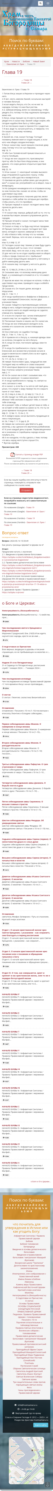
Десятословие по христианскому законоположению (29, 1267)
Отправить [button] (26, 490)
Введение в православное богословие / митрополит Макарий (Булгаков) (29, 1257)
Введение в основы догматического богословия (29, 1250)
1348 (6, 717)
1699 (6, 907)
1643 (6, 889)
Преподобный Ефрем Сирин (29, 1349)
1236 (6, 1006)
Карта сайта (40, 1425)
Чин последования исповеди (16, 678)
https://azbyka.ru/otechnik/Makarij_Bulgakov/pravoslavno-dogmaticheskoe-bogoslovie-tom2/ (26, 572)
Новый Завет (39, 61)
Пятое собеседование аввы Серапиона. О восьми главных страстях (22, 803)
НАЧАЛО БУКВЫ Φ (11, 1069)
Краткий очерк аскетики (29, 1290)
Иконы (29, 1271)
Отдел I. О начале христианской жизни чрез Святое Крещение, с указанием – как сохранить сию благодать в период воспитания (26, 933)
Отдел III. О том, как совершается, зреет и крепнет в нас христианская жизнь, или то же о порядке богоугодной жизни (26, 976)
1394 (6, 1156)
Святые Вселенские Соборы (29, 1376)
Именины (29, 1282)
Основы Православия (29, 1303)
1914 (6, 736)
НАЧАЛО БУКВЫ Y (10, 1050)
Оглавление (8, 708)
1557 (6, 1081)
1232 (6, 1119)
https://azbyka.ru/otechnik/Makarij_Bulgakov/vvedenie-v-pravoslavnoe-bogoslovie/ (26, 558)
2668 (6, 621)
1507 (6, 795)
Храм (6, 61)
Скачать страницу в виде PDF (29, 454)
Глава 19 (30, 507)
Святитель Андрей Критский (29, 1371)
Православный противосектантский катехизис (29, 1345)
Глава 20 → (26, 82)
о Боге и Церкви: (18, 603)
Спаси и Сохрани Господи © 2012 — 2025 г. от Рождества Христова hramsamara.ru (26, 1418)
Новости (16, 61)
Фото (29, 1387)
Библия (26, 61)
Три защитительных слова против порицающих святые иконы (29, 1383)
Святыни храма (29, 1379)
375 (6, 640)
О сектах (6, 694)
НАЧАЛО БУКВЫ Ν (11, 1088)
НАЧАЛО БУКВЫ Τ (10, 1031)
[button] (40, 3)
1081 (6, 1175)
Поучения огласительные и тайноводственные (29, 1323)
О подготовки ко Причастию (16, 646)
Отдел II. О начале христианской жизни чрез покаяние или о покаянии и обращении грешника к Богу (24, 954)
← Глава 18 (26, 80)
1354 (6, 923)
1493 (6, 1025)
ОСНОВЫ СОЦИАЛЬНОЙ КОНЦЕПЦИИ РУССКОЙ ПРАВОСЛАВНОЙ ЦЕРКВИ (29, 1309)
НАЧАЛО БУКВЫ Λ (10, 1162)
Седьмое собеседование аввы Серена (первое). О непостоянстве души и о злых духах (26, 840)
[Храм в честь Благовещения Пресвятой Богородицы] (26, 21)
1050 (6, 656)
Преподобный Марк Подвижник (29, 1355)
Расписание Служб (29, 1366)
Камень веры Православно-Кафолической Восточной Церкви (29, 1286)
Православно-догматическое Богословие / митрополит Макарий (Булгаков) (29, 1339)
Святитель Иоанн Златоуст (29, 1374)
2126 (6, 701)
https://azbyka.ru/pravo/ (13, 592)
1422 (6, 758)
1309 (6, 966)
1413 (6, 870)
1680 (6, 833)
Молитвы (29, 1292)
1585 (6, 814)
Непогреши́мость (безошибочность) (20, 610)
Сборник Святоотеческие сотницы (29, 1368)
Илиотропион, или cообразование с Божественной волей (29, 1275)
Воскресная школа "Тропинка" (29, 1263)
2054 (6, 688)
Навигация (8, 3)
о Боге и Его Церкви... (41, 1181)
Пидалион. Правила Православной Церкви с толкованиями (29, 1315)
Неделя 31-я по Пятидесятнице (17, 662)
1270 (6, 945)
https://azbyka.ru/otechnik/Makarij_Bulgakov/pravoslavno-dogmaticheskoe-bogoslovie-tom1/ (26, 566)
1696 (6, 988)
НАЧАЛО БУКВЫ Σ (10, 1013)
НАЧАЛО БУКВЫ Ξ (10, 1106)
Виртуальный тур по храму (28, 1413)
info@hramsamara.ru (27, 1405)
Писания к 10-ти (29, 1319)
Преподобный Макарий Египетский (29, 1352)
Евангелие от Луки (15, 64)
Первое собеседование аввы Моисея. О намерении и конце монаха (21, 725)
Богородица (29, 1246)
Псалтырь (29, 1363)
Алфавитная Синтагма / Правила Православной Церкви (29, 1237)
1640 (6, 851)
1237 (6, 1100)
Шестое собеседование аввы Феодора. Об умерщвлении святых (23, 821)
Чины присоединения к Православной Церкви (29, 1391)
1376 (6, 672)
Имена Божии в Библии (29, 1279)
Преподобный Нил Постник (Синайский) (29, 1359)
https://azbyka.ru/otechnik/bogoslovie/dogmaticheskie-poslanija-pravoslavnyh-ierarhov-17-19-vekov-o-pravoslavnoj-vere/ (26, 584)
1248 (6, 1138)
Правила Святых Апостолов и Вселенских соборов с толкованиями (29, 1331)
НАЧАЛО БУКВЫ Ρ (10, 994)
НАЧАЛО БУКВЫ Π (11, 1144)
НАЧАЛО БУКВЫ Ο (11, 1125)
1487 (6, 1044)
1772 (6, 776)
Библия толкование (29, 1244)
